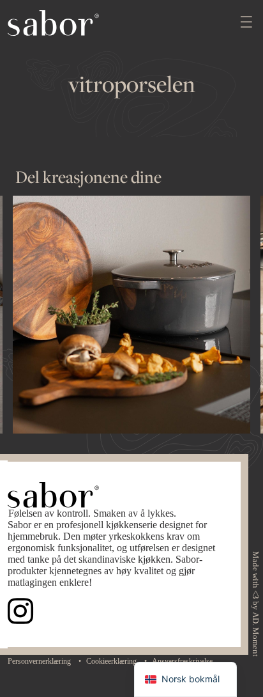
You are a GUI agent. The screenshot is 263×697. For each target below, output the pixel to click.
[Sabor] (53, 22)
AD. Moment (255, 634)
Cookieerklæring (111, 661)
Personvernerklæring (39, 661)
